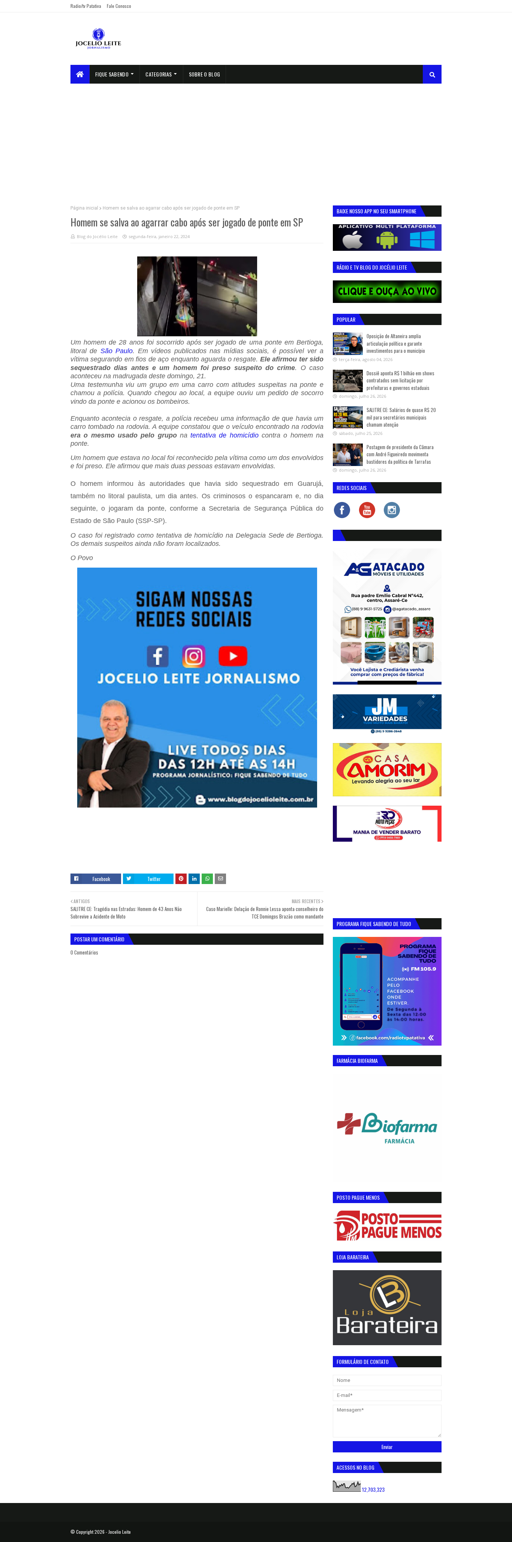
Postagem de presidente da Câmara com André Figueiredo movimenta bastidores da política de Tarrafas (400, 454)
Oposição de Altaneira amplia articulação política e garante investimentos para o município (396, 343)
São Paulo (116, 351)
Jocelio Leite (119, 1532)
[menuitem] (80, 74)
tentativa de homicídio (224, 435)
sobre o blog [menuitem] (204, 74)
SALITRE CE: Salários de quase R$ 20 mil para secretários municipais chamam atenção (401, 417)
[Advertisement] (256, 139)
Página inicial (84, 208)
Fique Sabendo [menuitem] (112, 74)
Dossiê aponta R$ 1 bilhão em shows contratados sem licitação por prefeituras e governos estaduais (400, 380)
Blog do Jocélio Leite (97, 236)
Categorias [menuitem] (158, 74)
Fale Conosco (119, 6)
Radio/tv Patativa (85, 6)
